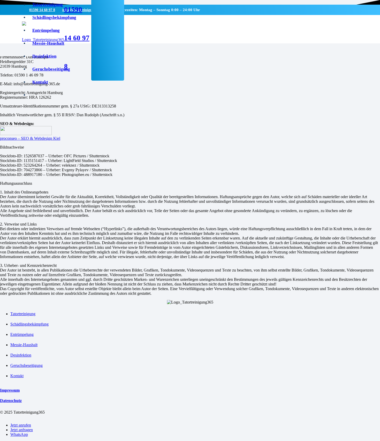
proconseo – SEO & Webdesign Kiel (30, 138)
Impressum (10, 390)
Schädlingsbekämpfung (29, 324)
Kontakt (17, 376)
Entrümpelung (22, 334)
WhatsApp (19, 434)
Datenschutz (11, 400)
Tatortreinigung (22, 314)
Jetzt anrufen (20, 425)
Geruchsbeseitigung (26, 365)
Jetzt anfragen (21, 430)
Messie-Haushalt (23, 345)
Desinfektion (20, 355)
